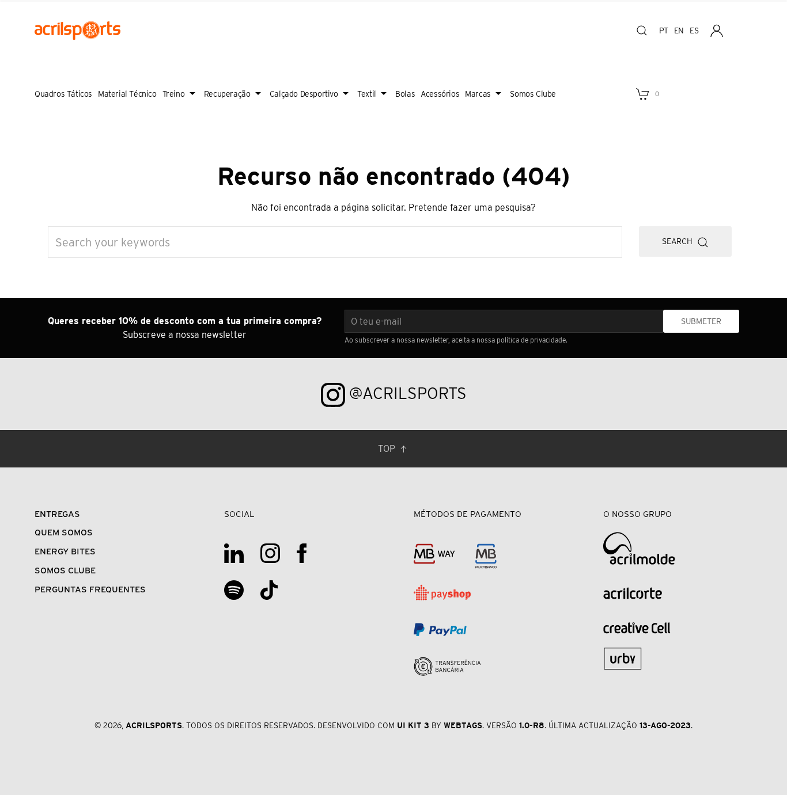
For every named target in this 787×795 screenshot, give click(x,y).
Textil (366, 93)
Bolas (405, 93)
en (679, 30)
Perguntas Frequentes (90, 589)
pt (663, 30)
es (694, 30)
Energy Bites (65, 551)
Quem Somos (64, 532)
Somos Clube (533, 93)
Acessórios (440, 93)
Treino (173, 93)
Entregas (57, 513)
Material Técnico (127, 93)
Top (388, 448)
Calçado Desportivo (304, 93)
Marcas (478, 93)
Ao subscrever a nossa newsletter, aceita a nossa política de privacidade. (456, 340)
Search (679, 241)
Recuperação (227, 93)
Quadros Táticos (63, 93)
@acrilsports (406, 393)
